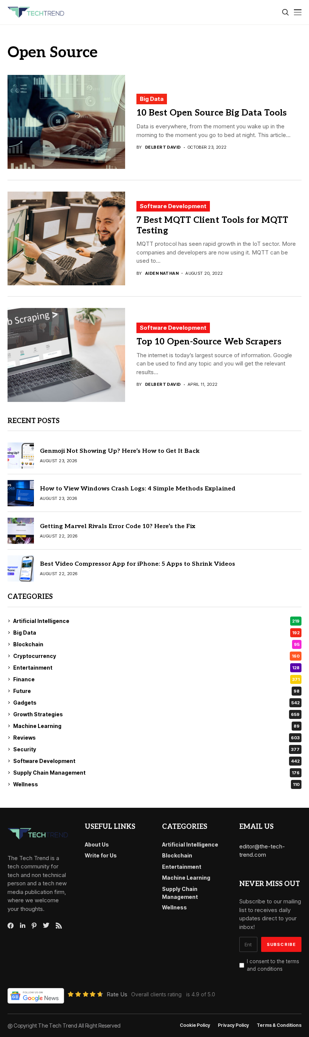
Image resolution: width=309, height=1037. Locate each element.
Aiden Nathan (162, 273)
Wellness (156, 784)
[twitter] (46, 925)
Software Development (173, 206)
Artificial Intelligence (156, 621)
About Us (97, 844)
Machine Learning (156, 726)
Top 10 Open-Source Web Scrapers (208, 342)
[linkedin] (22, 925)
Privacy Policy (233, 1025)
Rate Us (117, 994)
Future (156, 691)
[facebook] (11, 926)
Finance (156, 679)
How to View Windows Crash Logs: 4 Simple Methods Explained (138, 488)
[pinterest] (34, 926)
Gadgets (156, 702)
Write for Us (101, 855)
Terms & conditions (279, 1025)
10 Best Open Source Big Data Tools (211, 113)
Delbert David (163, 147)
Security (156, 749)
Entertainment (156, 667)
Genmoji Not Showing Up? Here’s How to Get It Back (120, 451)
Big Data (152, 98)
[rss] (59, 926)
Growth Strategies (156, 714)
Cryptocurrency (156, 656)
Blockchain (156, 644)
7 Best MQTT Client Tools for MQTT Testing (212, 225)
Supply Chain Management (156, 772)
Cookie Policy (195, 1025)
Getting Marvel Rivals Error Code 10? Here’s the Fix (117, 526)
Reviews (156, 737)
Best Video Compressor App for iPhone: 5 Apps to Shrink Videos (137, 564)
